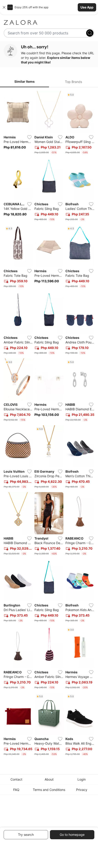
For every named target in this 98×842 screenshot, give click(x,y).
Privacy (81, 790)
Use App (86, 7)
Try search (26, 835)
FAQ (16, 790)
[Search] (89, 33)
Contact (16, 779)
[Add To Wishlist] (29, 137)
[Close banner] (4, 7)
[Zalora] (49, 22)
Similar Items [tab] (24, 81)
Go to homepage (72, 835)
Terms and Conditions (49, 790)
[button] (49, 7)
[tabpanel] (49, 424)
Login (81, 779)
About (49, 779)
